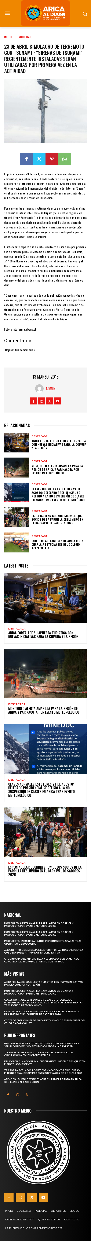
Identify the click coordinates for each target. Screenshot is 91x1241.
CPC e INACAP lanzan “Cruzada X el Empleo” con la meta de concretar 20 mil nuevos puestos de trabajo (41, 960)
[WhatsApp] (64, 159)
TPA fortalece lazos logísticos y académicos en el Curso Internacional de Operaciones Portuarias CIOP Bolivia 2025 (43, 1072)
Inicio (8, 37)
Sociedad (25, 37)
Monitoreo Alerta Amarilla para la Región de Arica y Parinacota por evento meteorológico (57, 469)
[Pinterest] (52, 159)
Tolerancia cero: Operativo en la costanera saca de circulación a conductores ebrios (38, 1054)
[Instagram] (41, 400)
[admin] (40, 388)
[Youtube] (57, 400)
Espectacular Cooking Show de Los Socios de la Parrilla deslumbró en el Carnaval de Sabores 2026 (57, 519)
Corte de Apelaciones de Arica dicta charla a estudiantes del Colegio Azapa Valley (57, 544)
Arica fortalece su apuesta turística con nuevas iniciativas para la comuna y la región (59, 444)
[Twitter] (39, 159)
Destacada (39, 436)
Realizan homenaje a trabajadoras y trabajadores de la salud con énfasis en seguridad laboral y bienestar (41, 1045)
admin (50, 388)
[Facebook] (26, 159)
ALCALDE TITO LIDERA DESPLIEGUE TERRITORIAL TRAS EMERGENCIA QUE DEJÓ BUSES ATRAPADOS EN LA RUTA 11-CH (43, 951)
